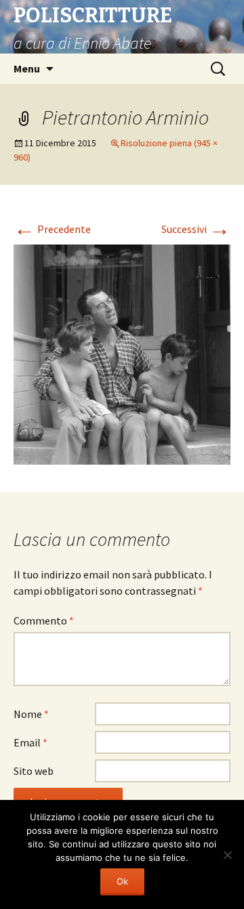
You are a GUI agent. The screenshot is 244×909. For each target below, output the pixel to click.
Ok (122, 881)
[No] (227, 855)
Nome (31, 714)
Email (30, 742)
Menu (27, 68)
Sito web (34, 771)
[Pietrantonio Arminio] (122, 353)
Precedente (52, 229)
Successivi (195, 229)
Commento (44, 620)
